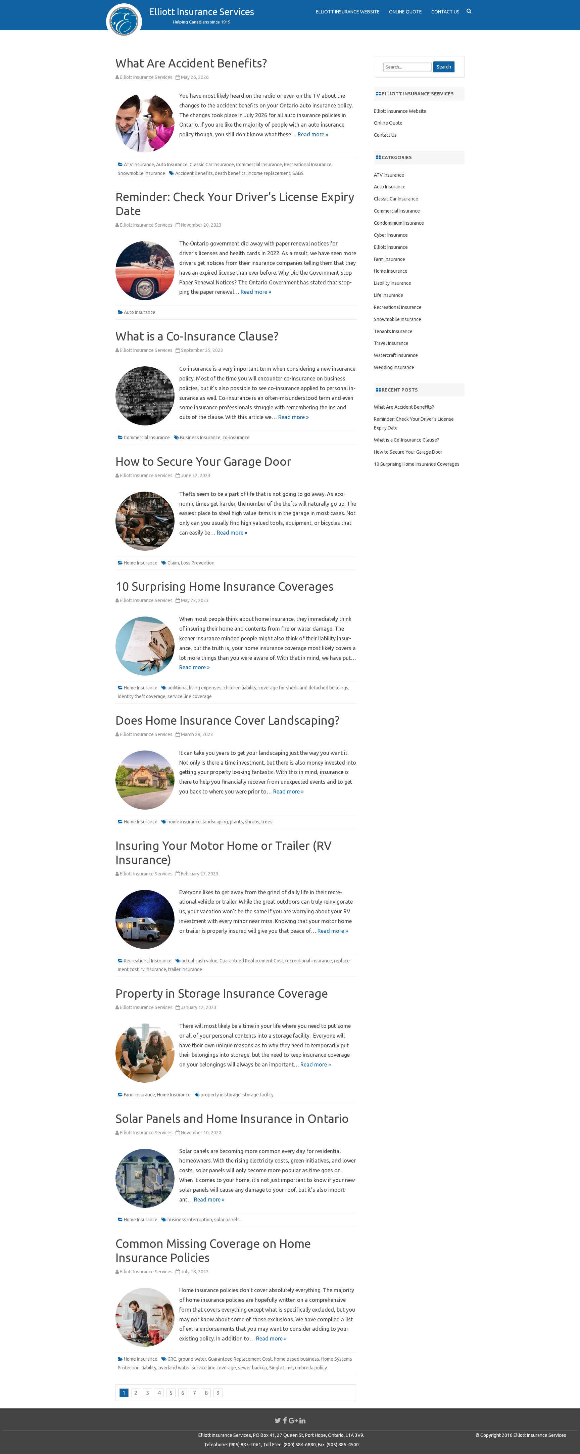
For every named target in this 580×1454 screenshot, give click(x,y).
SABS (298, 173)
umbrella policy (311, 1367)
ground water (192, 1359)
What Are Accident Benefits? (191, 63)
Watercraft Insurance (396, 355)
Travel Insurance (391, 343)
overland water (174, 1367)
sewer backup (252, 1367)
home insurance (184, 821)
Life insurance (388, 295)
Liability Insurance (392, 283)
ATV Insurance (139, 164)
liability (149, 1367)
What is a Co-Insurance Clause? (196, 336)
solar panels (227, 1219)
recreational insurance (308, 960)
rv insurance (153, 969)
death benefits (230, 173)
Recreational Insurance (308, 164)
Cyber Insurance (391, 235)
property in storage (221, 1094)
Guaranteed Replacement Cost (251, 960)
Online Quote (405, 11)
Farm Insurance (139, 1094)
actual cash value (200, 960)
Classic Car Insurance (212, 164)
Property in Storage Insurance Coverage (221, 993)
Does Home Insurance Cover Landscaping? (227, 720)
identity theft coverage (141, 696)
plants (236, 821)
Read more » (313, 134)
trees (267, 821)
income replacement (269, 173)
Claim (173, 562)
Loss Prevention (197, 562)
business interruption (189, 1219)
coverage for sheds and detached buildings (303, 687)
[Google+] (293, 1420)
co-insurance (236, 437)
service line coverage (189, 696)
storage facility (258, 1094)
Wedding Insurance (394, 367)
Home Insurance (140, 562)
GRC (171, 1359)
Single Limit (281, 1367)
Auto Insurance (172, 164)
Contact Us (445, 11)
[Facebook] (285, 1420)
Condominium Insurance (399, 223)
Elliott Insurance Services (201, 11)
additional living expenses (194, 687)
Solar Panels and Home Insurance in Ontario (232, 1118)
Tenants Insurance (393, 331)
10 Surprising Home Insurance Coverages (224, 586)
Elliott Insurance (391, 247)
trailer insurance (185, 969)
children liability (240, 687)
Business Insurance (200, 437)
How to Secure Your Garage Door (203, 461)
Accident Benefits (194, 173)
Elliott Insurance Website (348, 11)
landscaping (215, 821)
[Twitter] (278, 1420)
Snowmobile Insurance (141, 173)
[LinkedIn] (302, 1420)
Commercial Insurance (259, 164)
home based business (296, 1359)
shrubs (252, 821)
